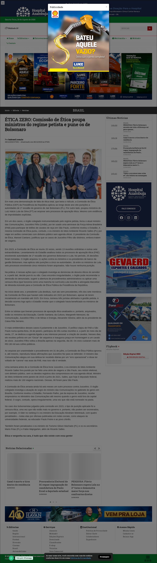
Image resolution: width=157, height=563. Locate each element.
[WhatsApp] (11, 558)
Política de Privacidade (80, 558)
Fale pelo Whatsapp (24, 558)
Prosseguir (104, 557)
